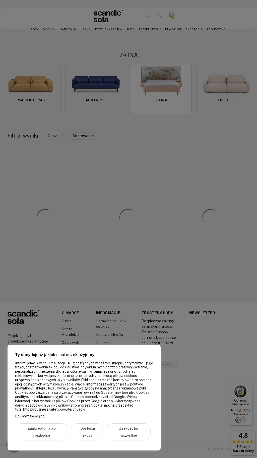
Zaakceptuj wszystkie (128, 431)
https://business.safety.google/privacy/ (54, 409)
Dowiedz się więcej (30, 416)
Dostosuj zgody (87, 431)
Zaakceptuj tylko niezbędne (42, 431)
